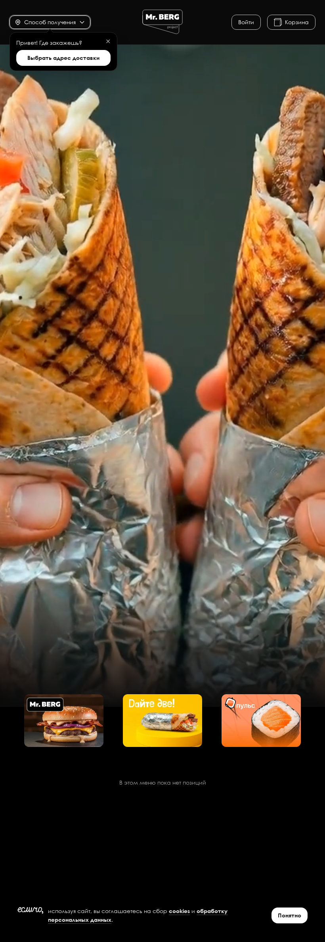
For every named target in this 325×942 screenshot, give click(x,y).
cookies (179, 911)
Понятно (289, 915)
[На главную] (162, 22)
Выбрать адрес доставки (63, 57)
